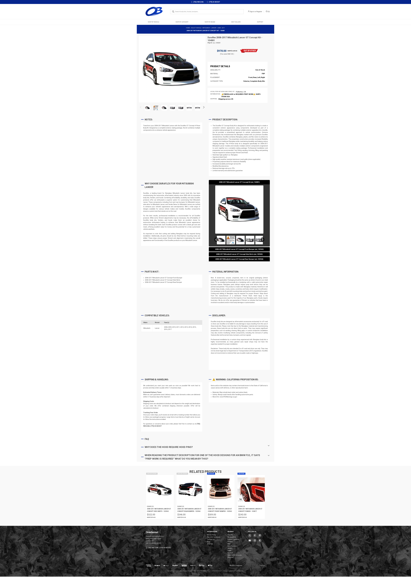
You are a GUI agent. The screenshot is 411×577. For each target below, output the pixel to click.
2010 (174, 327)
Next (204, 108)
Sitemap (210, 544)
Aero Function (232, 546)
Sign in (252, 11)
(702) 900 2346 (198, 2)
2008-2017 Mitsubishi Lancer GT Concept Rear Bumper (163, 282)
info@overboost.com (175, 571)
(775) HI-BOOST (214, 2)
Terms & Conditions (213, 537)
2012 (182, 327)
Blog (208, 541)
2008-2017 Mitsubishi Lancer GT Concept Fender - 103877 (250, 510)
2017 (170, 329)
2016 (166, 329)
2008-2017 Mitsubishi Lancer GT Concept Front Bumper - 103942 (220, 510)
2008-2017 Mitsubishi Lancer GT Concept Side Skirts (162, 280)
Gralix (229, 550)
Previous (141, 108)
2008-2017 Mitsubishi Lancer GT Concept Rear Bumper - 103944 (189, 510)
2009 (170, 327)
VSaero (230, 541)
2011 (178, 327)
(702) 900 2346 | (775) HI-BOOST (159, 548)
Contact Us (210, 539)
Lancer (157, 328)
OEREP (230, 548)
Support (260, 22)
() (268, 11)
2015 (194, 327)
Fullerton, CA (241, 92)
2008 (166, 327)
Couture (230, 553)
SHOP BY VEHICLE (153, 22)
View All (230, 557)
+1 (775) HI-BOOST (216, 571)
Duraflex (212, 37)
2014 (190, 327)
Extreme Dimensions (235, 555)
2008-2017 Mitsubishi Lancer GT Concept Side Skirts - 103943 (159, 510)
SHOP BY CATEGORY (182, 22)
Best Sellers (236, 22)
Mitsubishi (146, 328)
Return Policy (211, 535)
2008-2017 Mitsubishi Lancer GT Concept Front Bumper (163, 278)
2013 (186, 327)
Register (259, 11)
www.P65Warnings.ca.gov (228, 397)
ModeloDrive (232, 537)
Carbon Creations (233, 539)
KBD (229, 544)
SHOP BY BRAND (210, 22)
